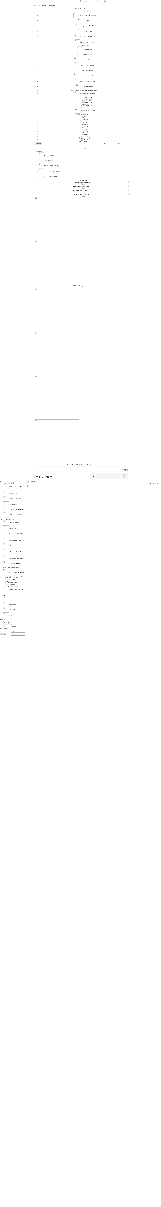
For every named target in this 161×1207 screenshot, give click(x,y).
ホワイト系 (6, 621)
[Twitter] (80, 3)
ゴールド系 (8, 624)
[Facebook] (77, 3)
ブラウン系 (6, 623)
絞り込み (38, 143)
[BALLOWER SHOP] (38, 5)
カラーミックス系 (9, 626)
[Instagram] (83, 3)
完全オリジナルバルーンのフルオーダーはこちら (74, 1)
